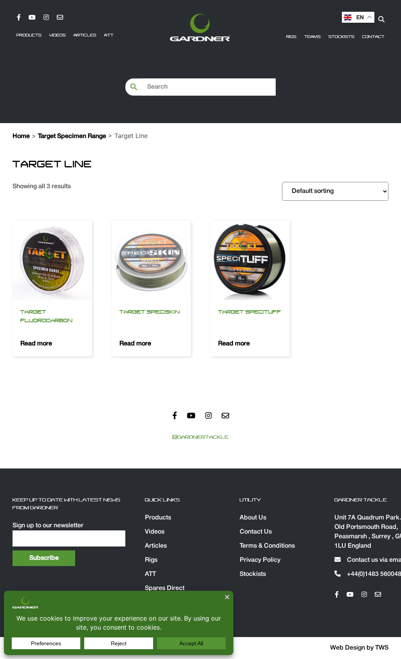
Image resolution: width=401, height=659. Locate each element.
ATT (109, 35)
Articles (85, 35)
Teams (312, 36)
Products (29, 35)
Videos (57, 35)
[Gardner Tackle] (200, 27)
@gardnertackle (200, 437)
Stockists (341, 36)
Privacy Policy (260, 560)
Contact (373, 36)
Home (21, 136)
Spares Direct (164, 588)
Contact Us (256, 532)
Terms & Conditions (267, 546)
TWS (381, 648)
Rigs (291, 36)
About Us (253, 518)
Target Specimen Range (72, 136)
